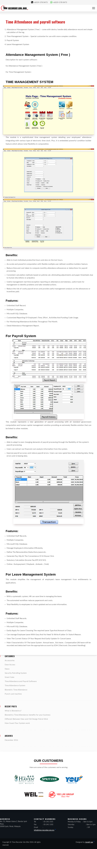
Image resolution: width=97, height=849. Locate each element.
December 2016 (11, 740)
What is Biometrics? (13, 711)
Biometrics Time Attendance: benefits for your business (27, 715)
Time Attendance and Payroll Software (21, 681)
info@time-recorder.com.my (44, 830)
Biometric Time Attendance (16, 690)
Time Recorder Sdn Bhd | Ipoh (14, 8)
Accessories (10, 660)
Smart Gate (9, 677)
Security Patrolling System (16, 673)
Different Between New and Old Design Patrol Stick (26, 719)
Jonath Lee (89, 842)
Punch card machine (13, 694)
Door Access (10, 665)
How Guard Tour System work (17, 723)
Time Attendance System (15, 685)
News (7, 669)
